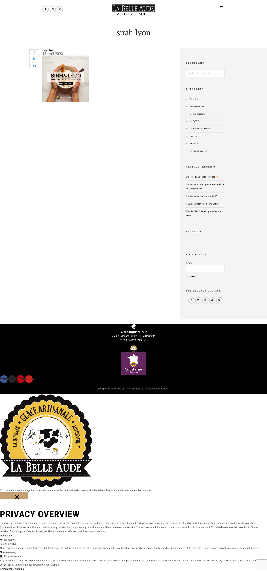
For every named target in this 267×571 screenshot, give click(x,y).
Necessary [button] (6, 535)
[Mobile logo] (46, 486)
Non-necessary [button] (8, 552)
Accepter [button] (136, 490)
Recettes (194, 143)
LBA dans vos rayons (200, 128)
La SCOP (194, 121)
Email (189, 263)
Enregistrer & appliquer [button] (12, 569)
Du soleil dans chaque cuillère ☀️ (202, 177)
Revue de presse (198, 150)
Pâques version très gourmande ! (202, 204)
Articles (194, 99)
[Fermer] (14, 495)
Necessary (10, 539)
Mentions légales (134, 388)
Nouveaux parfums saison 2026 (201, 196)
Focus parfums (197, 113)
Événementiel (197, 106)
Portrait (194, 136)
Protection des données (157, 388)
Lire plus (146, 490)
